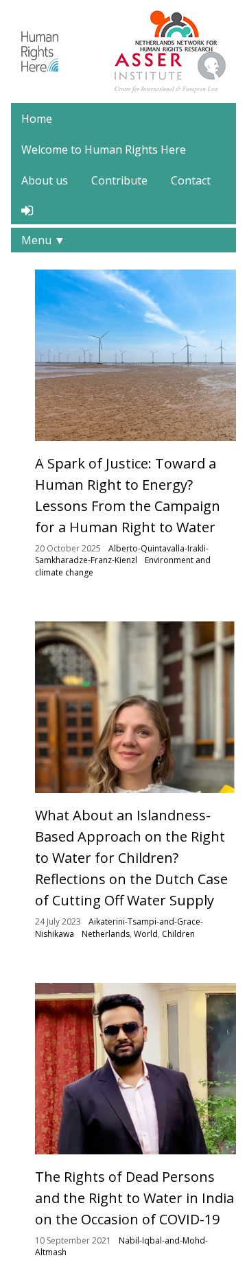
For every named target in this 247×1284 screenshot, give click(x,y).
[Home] (39, 50)
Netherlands (106, 934)
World (146, 934)
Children (178, 934)
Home (36, 118)
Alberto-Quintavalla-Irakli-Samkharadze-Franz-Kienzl (122, 555)
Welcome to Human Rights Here (103, 149)
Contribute (119, 180)
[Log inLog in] (27, 210)
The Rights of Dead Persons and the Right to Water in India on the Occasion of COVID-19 (134, 1197)
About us (44, 180)
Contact (191, 180)
